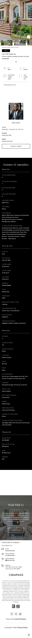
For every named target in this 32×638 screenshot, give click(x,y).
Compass (9, 582)
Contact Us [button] (16, 530)
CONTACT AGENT (16, 146)
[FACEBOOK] (11, 613)
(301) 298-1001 (11, 560)
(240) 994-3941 (6, 135)
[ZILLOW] (20, 613)
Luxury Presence (20, 619)
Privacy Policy (23, 627)
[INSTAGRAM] (16, 613)
